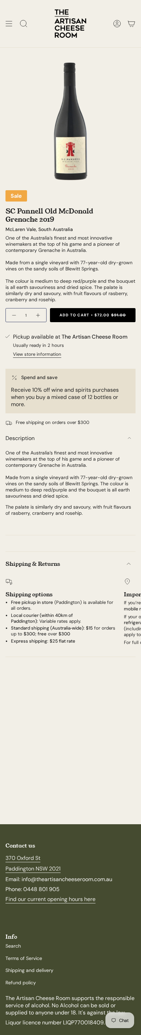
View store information (37, 354)
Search (13, 946)
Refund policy (20, 982)
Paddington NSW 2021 (33, 868)
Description (20, 438)
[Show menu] (9, 23)
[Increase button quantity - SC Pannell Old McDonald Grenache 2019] (38, 315)
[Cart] (131, 23)
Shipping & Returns (32, 564)
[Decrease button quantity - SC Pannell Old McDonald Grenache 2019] (13, 315)
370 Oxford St (22, 858)
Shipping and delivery (29, 970)
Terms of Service (23, 958)
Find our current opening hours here (50, 899)
